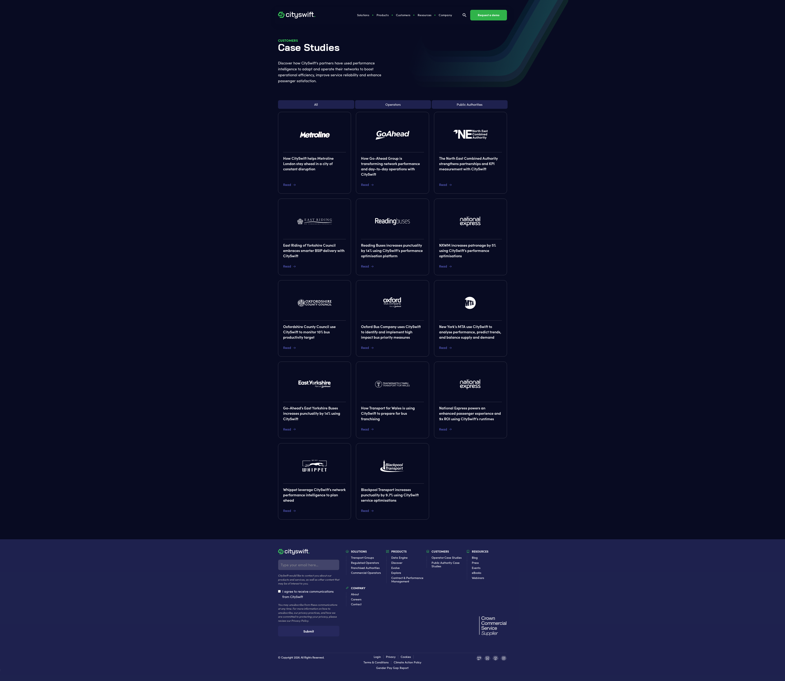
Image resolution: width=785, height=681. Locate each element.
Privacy (391, 657)
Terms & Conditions (376, 662)
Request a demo (488, 15)
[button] (363, 15)
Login (377, 657)
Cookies (406, 657)
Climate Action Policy (407, 662)
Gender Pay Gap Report (392, 668)
